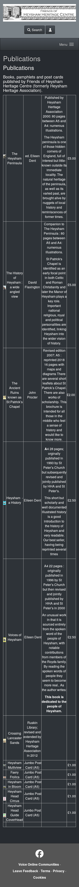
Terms (45, 870)
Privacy (58, 870)
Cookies (39, 877)
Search (36, 29)
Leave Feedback (25, 870)
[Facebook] (39, 853)
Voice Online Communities (38, 864)
